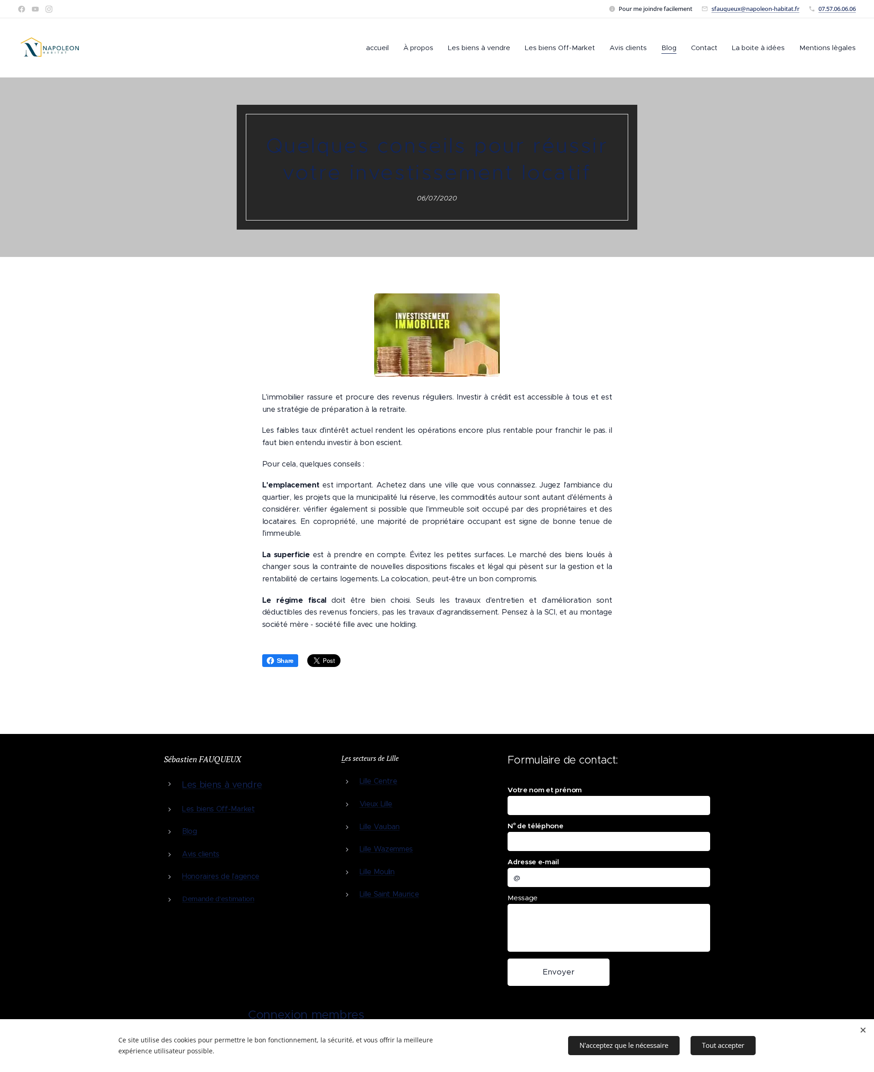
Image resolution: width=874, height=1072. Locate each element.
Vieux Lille (376, 804)
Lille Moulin (377, 871)
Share (285, 660)
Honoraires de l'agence (220, 876)
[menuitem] (380, 47)
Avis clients (200, 854)
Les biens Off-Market (218, 809)
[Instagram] (49, 9)
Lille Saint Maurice (389, 894)
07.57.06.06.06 (837, 9)
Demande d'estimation (218, 898)
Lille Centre (378, 781)
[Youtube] (35, 9)
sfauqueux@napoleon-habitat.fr (755, 9)
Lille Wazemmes (386, 849)
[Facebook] (21, 9)
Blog (189, 831)
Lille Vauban (380, 826)
